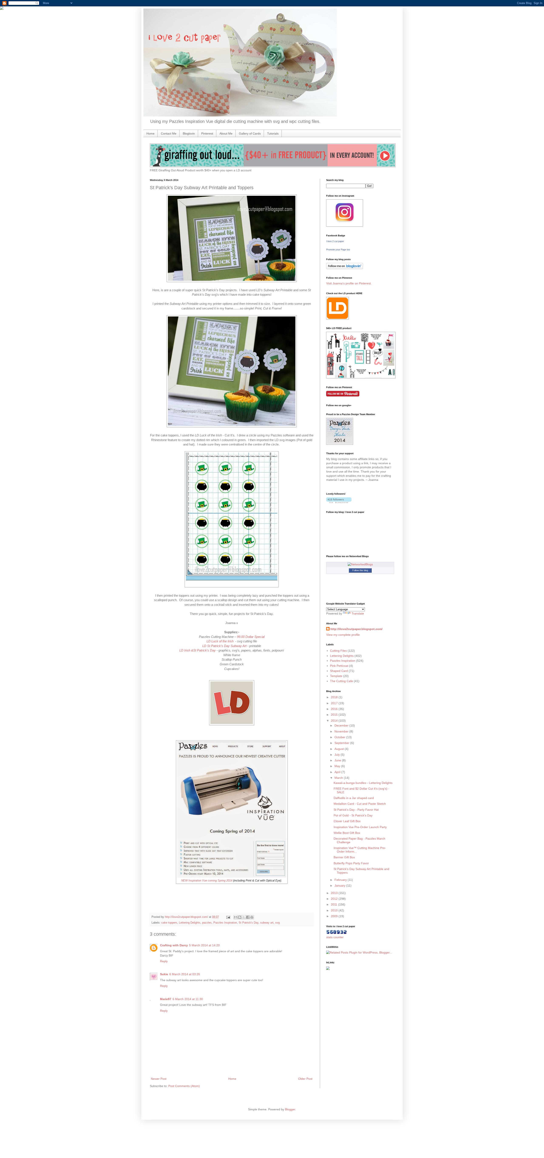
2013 (335, 893)
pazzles (207, 922)
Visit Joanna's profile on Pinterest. (349, 283)
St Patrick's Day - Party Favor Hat (356, 809)
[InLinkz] (328, 968)
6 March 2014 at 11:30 (188, 999)
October (340, 737)
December (341, 725)
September (342, 743)
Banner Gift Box (344, 857)
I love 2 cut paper (335, 241)
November (341, 731)
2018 (335, 697)
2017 (335, 703)
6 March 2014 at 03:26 (184, 974)
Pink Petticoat (339, 665)
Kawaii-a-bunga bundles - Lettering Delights (363, 783)
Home (150, 133)
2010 (335, 910)
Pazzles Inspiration (225, 922)
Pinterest (207, 133)
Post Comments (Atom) (184, 1086)
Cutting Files (338, 650)
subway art (266, 922)
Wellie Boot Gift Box (347, 832)
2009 (335, 916)
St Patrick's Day (248, 922)
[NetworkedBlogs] (360, 564)
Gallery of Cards (250, 133)
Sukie (164, 974)
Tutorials (273, 133)
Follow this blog (360, 570)
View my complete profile (343, 634)
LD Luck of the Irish (220, 641)
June (338, 760)
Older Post (305, 1078)
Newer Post (158, 1078)
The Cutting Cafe (341, 681)
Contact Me (168, 133)
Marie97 (165, 999)
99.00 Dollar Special (251, 637)
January (340, 885)
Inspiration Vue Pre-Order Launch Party (360, 827)
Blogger (290, 1109)
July (337, 754)
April (337, 772)
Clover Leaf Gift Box (347, 821)
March (339, 777)
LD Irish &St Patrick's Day (197, 650)
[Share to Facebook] (248, 917)
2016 (335, 709)
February (341, 879)
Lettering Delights (189, 922)
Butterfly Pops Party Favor (351, 863)
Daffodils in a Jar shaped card (354, 798)
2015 (335, 714)
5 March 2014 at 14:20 (204, 945)
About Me (226, 133)
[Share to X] (244, 917)
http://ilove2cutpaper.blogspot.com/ (356, 629)
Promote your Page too (338, 249)
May (337, 766)
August (339, 749)
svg (277, 922)
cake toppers (169, 922)
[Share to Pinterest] (252, 917)
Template (336, 676)
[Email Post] (228, 916)
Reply (164, 961)
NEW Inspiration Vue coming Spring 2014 (206, 880)
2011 (334, 904)
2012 (335, 898)
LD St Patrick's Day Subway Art (224, 646)
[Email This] (236, 917)
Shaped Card (339, 671)
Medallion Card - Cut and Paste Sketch (360, 803)
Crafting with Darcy (174, 945)
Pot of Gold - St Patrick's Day (353, 815)
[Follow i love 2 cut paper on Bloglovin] (344, 268)
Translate (357, 613)
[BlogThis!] (240, 917)
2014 (335, 720)
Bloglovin (189, 133)
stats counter (335, 937)
